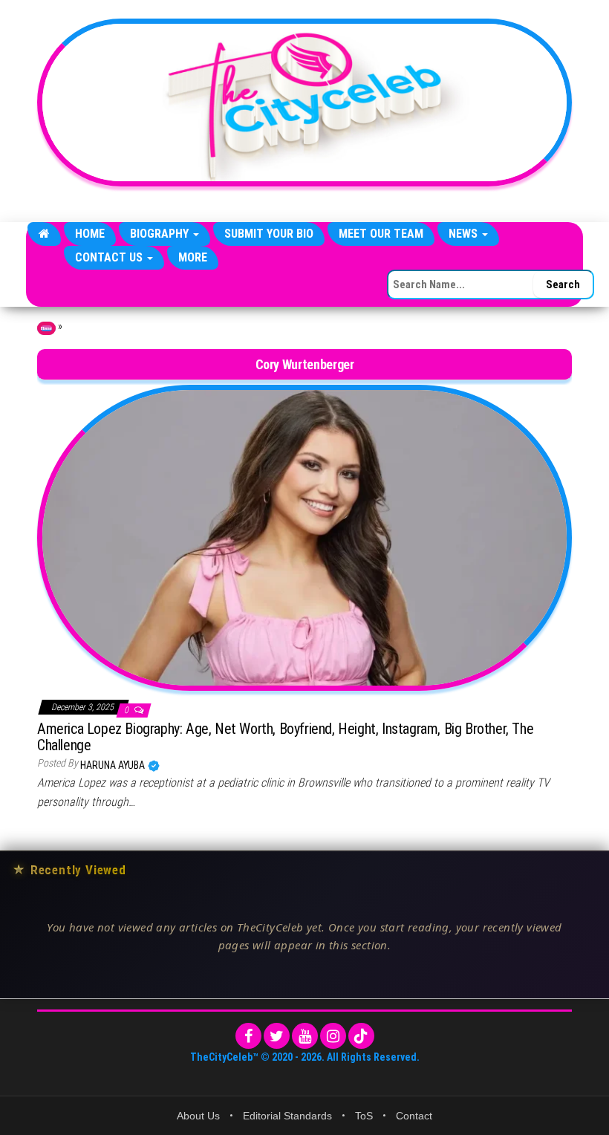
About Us (198, 1116)
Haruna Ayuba (113, 765)
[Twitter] (277, 1036)
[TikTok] (361, 1036)
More (192, 257)
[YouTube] (305, 1036)
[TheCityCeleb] (44, 234)
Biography (161, 234)
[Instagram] (333, 1036)
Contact (414, 1116)
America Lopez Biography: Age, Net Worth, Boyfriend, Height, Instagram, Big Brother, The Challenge (285, 737)
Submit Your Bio (268, 234)
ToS (364, 1116)
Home (90, 234)
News (465, 234)
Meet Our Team (381, 234)
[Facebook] (248, 1036)
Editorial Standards (287, 1116)
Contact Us (110, 257)
